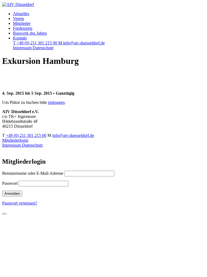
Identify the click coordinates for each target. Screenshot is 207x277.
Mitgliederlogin (15, 140)
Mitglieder (21, 23)
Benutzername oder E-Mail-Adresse (32, 173)
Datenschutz (43, 47)
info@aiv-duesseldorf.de (81, 43)
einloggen (56, 102)
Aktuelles (21, 13)
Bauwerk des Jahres (30, 33)
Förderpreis (22, 28)
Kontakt (20, 38)
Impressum (23, 47)
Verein (18, 18)
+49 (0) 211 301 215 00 (35, 43)
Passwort (10, 183)
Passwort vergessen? (19, 203)
